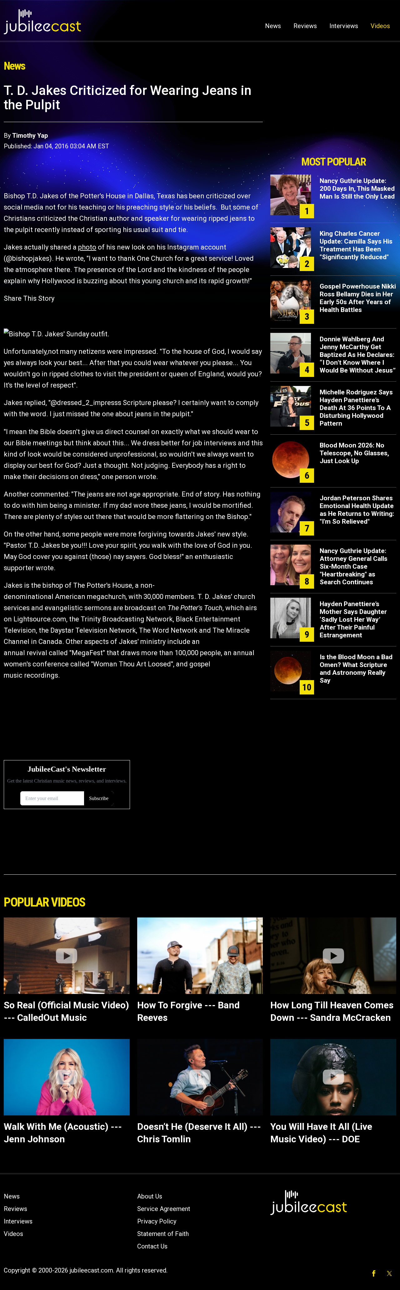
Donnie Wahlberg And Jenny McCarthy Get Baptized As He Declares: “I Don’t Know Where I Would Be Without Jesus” (358, 354)
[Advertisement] (333, 118)
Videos (380, 26)
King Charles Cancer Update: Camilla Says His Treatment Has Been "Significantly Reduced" (356, 245)
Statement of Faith (163, 1234)
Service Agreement (163, 1209)
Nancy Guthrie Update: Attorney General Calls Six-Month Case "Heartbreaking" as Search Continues (354, 566)
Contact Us (152, 1246)
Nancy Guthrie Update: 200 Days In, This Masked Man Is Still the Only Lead (357, 188)
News (273, 26)
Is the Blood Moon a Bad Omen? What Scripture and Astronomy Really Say (356, 668)
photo (87, 247)
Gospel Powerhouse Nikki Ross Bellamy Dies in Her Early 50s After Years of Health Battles (358, 298)
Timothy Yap (30, 135)
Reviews (305, 26)
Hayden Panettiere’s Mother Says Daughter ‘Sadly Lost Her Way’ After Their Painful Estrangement (353, 619)
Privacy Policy (156, 1221)
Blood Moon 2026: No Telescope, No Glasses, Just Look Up (354, 453)
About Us (149, 1196)
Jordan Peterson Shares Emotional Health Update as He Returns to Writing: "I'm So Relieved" (357, 509)
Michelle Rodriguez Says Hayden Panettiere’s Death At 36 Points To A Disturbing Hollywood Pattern (356, 407)
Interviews (343, 26)
